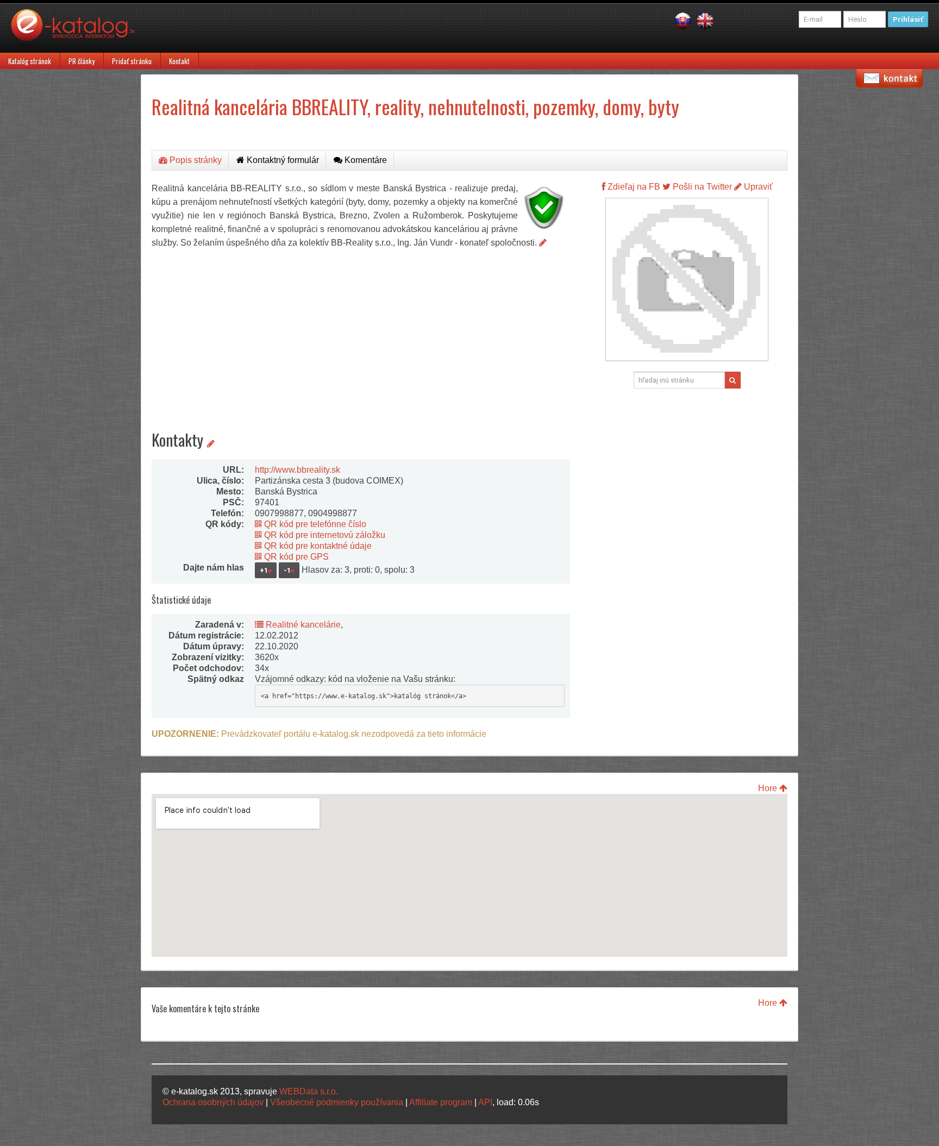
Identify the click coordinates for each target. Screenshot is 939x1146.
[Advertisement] (361, 331)
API (485, 1102)
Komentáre (364, 160)
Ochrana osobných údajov (213, 1102)
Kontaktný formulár (282, 160)
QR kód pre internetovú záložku (323, 535)
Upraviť (757, 186)
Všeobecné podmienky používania (336, 1102)
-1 (289, 570)
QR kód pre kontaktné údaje (317, 545)
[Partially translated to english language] (705, 20)
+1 (266, 570)
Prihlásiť (908, 19)
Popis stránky (194, 160)
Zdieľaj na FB (632, 186)
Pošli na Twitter (701, 186)
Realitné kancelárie (302, 624)
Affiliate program (440, 1102)
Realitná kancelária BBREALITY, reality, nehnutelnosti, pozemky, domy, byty (415, 106)
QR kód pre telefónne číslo (314, 524)
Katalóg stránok (29, 60)
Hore (768, 788)
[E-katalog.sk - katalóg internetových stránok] (78, 31)
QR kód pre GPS (295, 556)
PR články (81, 60)
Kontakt (179, 60)
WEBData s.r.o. (308, 1091)
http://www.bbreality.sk (297, 469)
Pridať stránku (132, 60)
